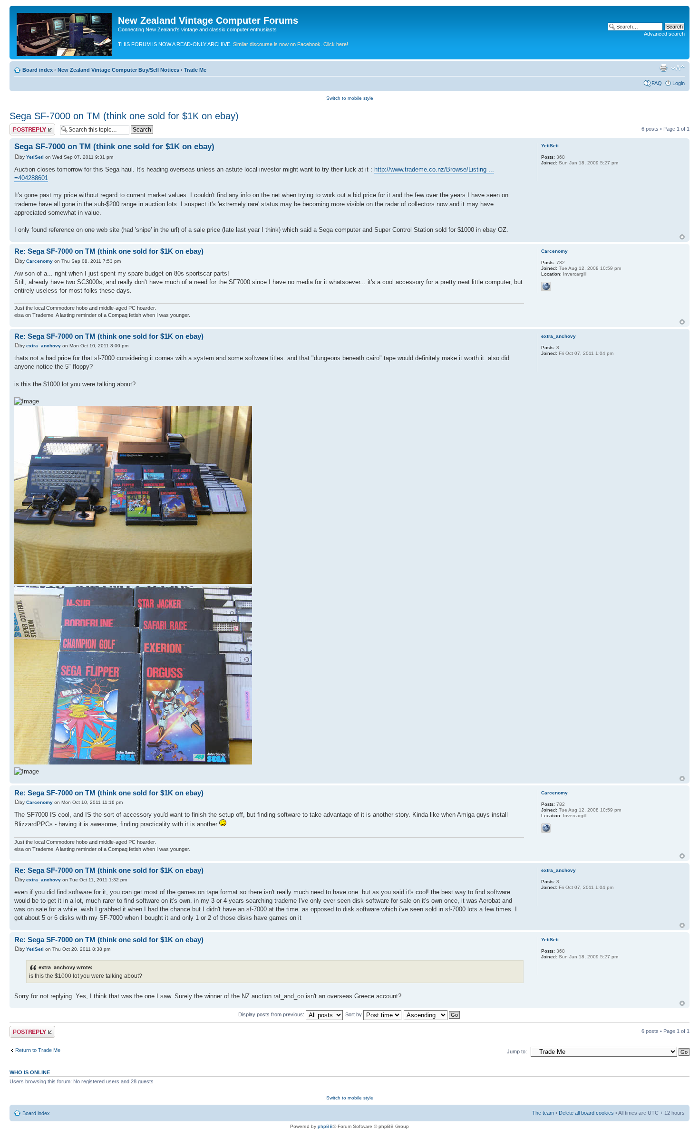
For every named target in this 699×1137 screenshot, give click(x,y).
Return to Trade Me (37, 1050)
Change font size (678, 68)
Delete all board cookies (586, 1113)
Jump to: (517, 1051)
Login (678, 83)
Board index (37, 70)
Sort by (354, 1014)
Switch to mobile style (349, 98)
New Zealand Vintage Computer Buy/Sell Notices (118, 70)
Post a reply (23, 126)
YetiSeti (35, 157)
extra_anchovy (43, 345)
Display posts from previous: (272, 1014)
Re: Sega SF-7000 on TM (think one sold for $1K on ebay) (109, 251)
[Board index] (65, 32)
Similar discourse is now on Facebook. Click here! (290, 44)
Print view (663, 68)
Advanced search (664, 34)
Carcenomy (39, 261)
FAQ (656, 83)
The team (543, 1113)
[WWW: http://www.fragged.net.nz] (546, 286)
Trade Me (195, 70)
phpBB (325, 1126)
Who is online (30, 1072)
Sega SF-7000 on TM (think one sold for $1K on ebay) (124, 116)
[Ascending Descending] (432, 1014)
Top (682, 236)
